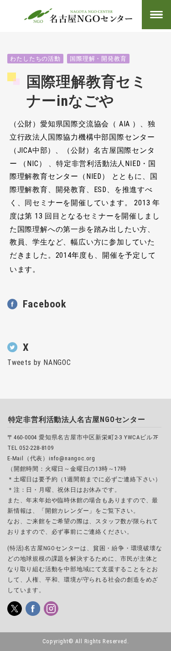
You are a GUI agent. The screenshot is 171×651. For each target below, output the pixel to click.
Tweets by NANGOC (39, 362)
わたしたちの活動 (35, 58)
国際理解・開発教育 (98, 58)
